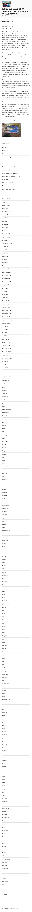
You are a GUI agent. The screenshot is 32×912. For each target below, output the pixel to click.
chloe (3, 483)
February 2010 (6, 265)
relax (3, 747)
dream (4, 550)
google (4, 616)
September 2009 (7, 281)
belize (4, 425)
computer (5, 508)
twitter (4, 852)
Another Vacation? (9, 28)
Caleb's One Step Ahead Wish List (11, 170)
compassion (5, 505)
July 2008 (5, 326)
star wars (4, 798)
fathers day (5, 575)
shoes (4, 757)
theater (4, 824)
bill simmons (5, 432)
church (4, 486)
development (6, 530)
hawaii (4, 623)
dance (4, 524)
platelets (4, 719)
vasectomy (5, 868)
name (3, 693)
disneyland (5, 540)
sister (4, 773)
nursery (4, 703)
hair (3, 620)
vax (3, 872)
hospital (4, 636)
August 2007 (6, 361)
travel (4, 843)
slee (3, 776)
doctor (4, 543)
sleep (3, 779)
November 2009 (6, 275)
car (3, 463)
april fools (5, 400)
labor (3, 655)
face (3, 565)
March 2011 (5, 227)
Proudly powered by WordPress (10, 908)
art (3, 403)
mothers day (5, 683)
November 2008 (6, 313)
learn (3, 658)
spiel (3, 795)
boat (3, 438)
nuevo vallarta (6, 699)
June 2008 (5, 329)
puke (3, 738)
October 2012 (6, 199)
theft (3, 827)
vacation (4, 862)
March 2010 (5, 262)
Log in (4, 147)
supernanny (5, 808)
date (3, 527)
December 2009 (6, 272)
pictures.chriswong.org (8, 189)
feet (3, 578)
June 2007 (5, 368)
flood (3, 594)
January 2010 (6, 269)
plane (3, 715)
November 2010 (6, 237)
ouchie (4, 706)
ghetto (4, 607)
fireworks (5, 581)
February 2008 (6, 342)
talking (4, 811)
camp (3, 460)
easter (4, 559)
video (3, 875)
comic (4, 502)
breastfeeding (6, 441)
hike (3, 632)
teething (4, 814)
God (3, 613)
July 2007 (5, 364)
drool (3, 553)
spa (3, 792)
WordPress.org (6, 157)
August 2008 (6, 323)
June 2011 (5, 218)
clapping (4, 492)
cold (3, 498)
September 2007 (7, 358)
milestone (5, 677)
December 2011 (6, 208)
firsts (3, 585)
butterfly (4, 454)
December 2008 (6, 310)
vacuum (4, 865)
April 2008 (5, 336)
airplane (4, 384)
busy (3, 451)
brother (4, 444)
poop (3, 728)
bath (3, 419)
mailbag (4, 668)
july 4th (4, 648)
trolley (4, 846)
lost (3, 664)
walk (3, 884)
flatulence (5, 591)
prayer (4, 731)
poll (3, 725)
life (3, 661)
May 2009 (5, 294)
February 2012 (6, 205)
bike (3, 428)
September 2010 (7, 243)
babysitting (5, 412)
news (3, 696)
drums (4, 556)
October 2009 (6, 278)
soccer (4, 785)
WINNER (4, 894)
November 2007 (6, 352)
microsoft (5, 674)
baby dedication (6, 409)
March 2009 (5, 301)
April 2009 (5, 297)
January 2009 (6, 307)
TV (3, 849)
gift (3, 610)
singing (4, 766)
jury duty (4, 652)
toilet (3, 833)
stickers (4, 801)
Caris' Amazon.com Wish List (10, 173)
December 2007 (6, 348)
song (3, 789)
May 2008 (5, 332)
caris (3, 470)
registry (4, 744)
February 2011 (6, 230)
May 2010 (5, 256)
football (4, 601)
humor (4, 639)
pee (3, 709)
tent (3, 821)
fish (3, 588)
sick (3, 763)
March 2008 (5, 339)
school (4, 754)
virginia (4, 878)
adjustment (5, 380)
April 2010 (5, 259)
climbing (4, 495)
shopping (4, 760)
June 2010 (5, 253)
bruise (4, 447)
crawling (4, 511)
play (3, 722)
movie (4, 687)
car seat (4, 467)
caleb (3, 457)
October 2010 (6, 240)
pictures (4, 712)
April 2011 (5, 224)
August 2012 (5, 202)
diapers (4, 537)
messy (4, 671)
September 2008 (7, 320)
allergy (4, 387)
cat (3, 476)
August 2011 (5, 214)
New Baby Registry (7, 182)
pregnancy (5, 734)
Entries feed (5, 150)
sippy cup (5, 770)
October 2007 (6, 355)
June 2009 (5, 291)
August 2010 (5, 246)
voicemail (5, 881)
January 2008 (6, 345)
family (4, 572)
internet (4, 645)
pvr (3, 741)
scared (4, 750)
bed (3, 422)
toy (3, 837)
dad (3, 521)
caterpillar (5, 479)
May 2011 (4, 221)
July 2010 (4, 250)
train (3, 840)
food (3, 597)
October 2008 (6, 317)
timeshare (5, 830)
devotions (5, 534)
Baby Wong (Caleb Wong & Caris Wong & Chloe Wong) (15, 11)
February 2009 (6, 304)
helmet (4, 626)
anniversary (5, 396)
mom (3, 680)
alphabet (4, 390)
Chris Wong (5, 179)
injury (3, 642)
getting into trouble (7, 604)
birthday (4, 435)
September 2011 (6, 211)
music (4, 690)
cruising (4, 514)
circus (4, 489)
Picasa (4, 186)
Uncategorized (6, 859)
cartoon (4, 473)
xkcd (3, 897)
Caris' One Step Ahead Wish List (11, 176)
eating (4, 562)
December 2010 (6, 234)
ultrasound (5, 856)
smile (3, 782)
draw (3, 546)
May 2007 (5, 371)
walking (4, 888)
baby (3, 406)
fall (3, 569)
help (3, 629)
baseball (4, 416)
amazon (4, 393)
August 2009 (6, 285)
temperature (5, 817)
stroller (4, 805)
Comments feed (6, 154)
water (4, 891)
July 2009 (5, 288)
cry (3, 518)
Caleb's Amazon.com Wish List (10, 167)
